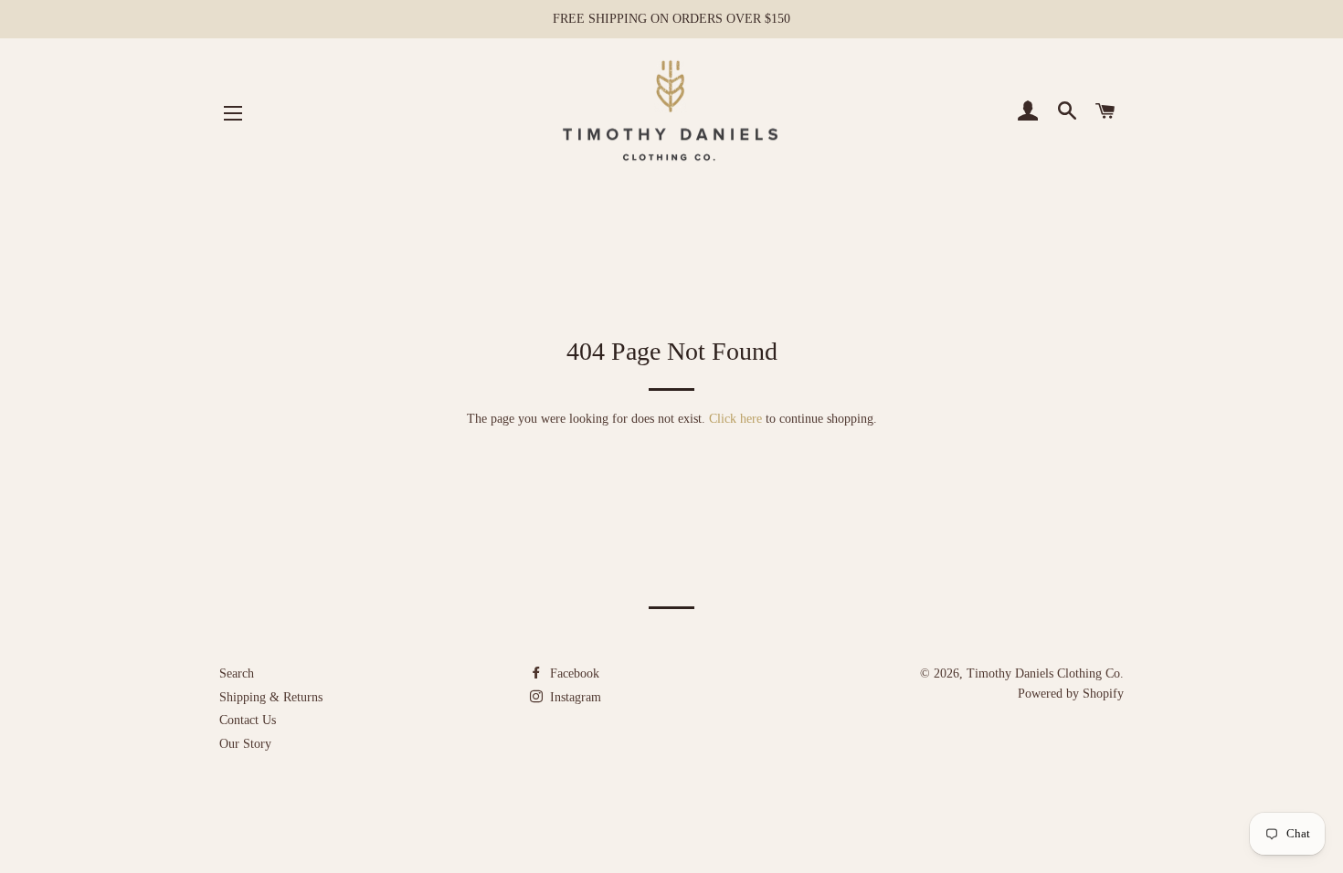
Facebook (572, 673)
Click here (735, 419)
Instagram (573, 697)
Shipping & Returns (271, 697)
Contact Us (247, 720)
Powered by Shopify (1071, 693)
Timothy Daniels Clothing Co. (1045, 673)
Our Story (245, 744)
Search (236, 673)
